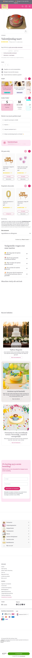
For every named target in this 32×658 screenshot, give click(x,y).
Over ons (3, 572)
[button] (2, 641)
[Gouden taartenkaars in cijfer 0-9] (8, 199)
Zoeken (2, 566)
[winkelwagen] (26, 6)
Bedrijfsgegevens (4, 589)
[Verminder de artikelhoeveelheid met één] (2, 65)
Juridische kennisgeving (6, 587)
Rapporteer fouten (5, 574)
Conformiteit (4, 585)
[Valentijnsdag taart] (8, 294)
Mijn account (4, 578)
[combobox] (22, 239)
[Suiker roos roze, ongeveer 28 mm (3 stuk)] (23, 164)
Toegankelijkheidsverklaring (7, 593)
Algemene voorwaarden (6, 583)
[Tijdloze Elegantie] (16, 335)
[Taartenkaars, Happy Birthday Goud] (8, 164)
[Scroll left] (25, 151)
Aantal (2, 62)
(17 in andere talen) (18, 42)
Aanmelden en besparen (12, 488)
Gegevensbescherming (6, 591)
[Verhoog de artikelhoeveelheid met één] (7, 65)
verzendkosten (22, 656)
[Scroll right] (29, 151)
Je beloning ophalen (5, 576)
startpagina (3, 35)
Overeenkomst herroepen (6, 597)
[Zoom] (25, 31)
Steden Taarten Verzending (6, 570)
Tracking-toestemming (6, 595)
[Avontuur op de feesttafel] (16, 376)
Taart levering (4, 568)
